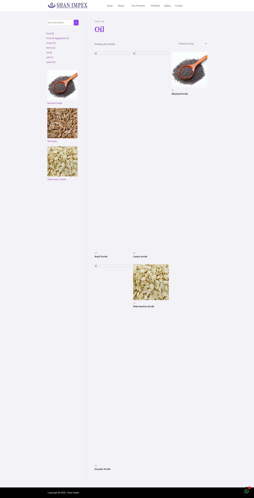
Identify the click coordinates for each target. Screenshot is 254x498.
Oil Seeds (155, 5)
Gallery (167, 5)
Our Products (138, 5)
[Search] (76, 22)
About (121, 5)
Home (110, 5)
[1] (246, 492)
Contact (179, 5)
